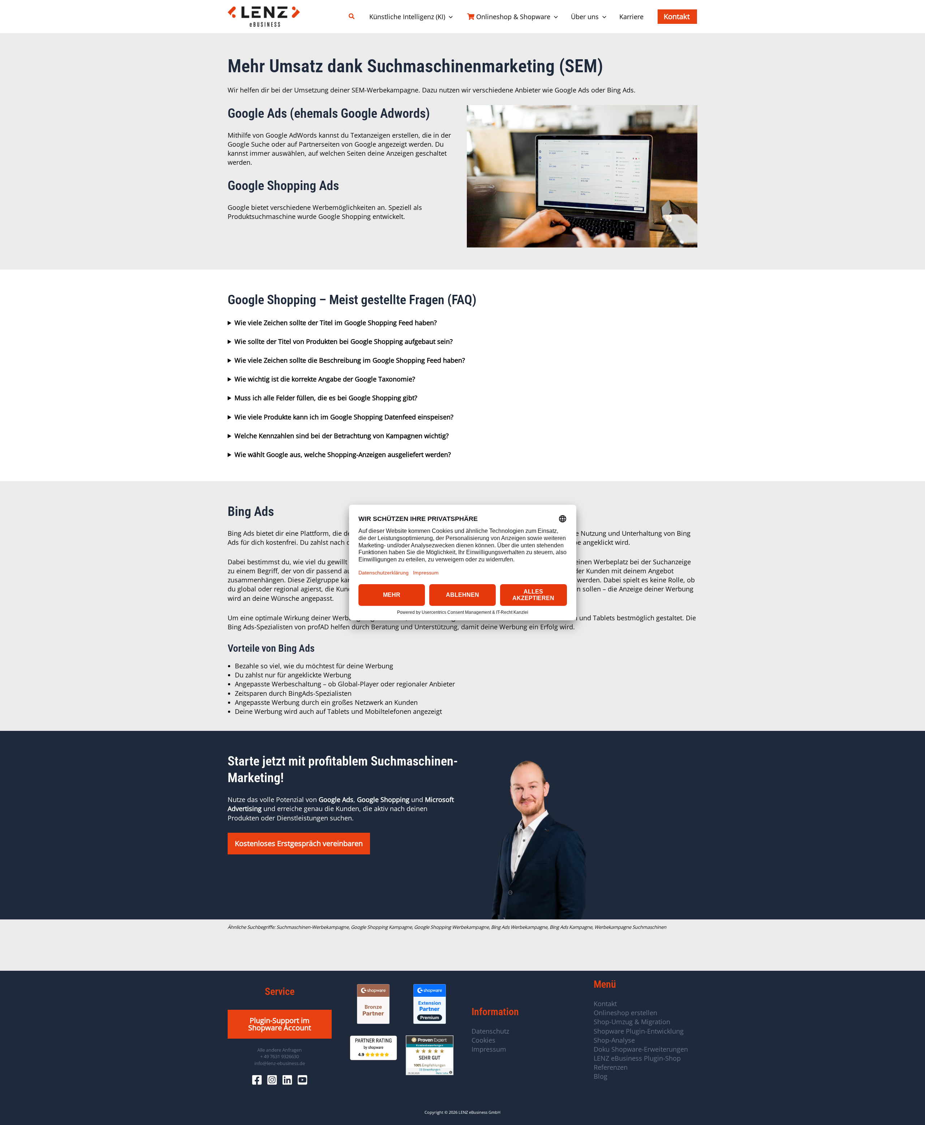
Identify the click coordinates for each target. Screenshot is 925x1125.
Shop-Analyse (614, 1040)
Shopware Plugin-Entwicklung (639, 1031)
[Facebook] (256, 1079)
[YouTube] (302, 1079)
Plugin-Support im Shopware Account (279, 1024)
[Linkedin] (287, 1079)
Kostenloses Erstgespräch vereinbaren (299, 843)
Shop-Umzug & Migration (632, 1021)
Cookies (483, 1040)
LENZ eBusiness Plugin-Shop (637, 1058)
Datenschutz (490, 1031)
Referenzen (611, 1067)
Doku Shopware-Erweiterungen (641, 1049)
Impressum (489, 1049)
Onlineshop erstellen (625, 1012)
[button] (352, 16)
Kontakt (605, 1003)
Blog (600, 1076)
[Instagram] (272, 1079)
